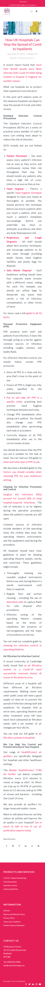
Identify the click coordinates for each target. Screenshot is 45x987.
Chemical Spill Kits (10, 889)
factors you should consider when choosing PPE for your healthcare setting (22, 476)
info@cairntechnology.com (14, 965)
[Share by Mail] (38, 846)
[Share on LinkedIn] (25, 846)
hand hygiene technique (28, 192)
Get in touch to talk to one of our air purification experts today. (22, 826)
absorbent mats (15, 602)
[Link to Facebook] (26, 984)
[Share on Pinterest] (19, 846)
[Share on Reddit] (32, 846)
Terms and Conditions (12, 922)
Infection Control (10, 885)
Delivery (6, 910)
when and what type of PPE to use (21, 462)
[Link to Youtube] (40, 984)
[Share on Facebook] (6, 846)
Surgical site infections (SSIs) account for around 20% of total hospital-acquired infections (22, 498)
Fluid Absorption (10, 882)
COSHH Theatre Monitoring (14, 878)
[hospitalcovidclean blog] (22, 28)
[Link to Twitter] (29, 984)
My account (23, 1)
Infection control (25, 58)
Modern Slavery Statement (13, 925)
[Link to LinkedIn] (33, 984)
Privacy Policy (9, 918)
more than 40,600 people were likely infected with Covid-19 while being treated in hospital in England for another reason (22, 72)
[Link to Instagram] (36, 984)
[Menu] (31, 11)
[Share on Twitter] (13, 846)
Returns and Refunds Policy (14, 914)
